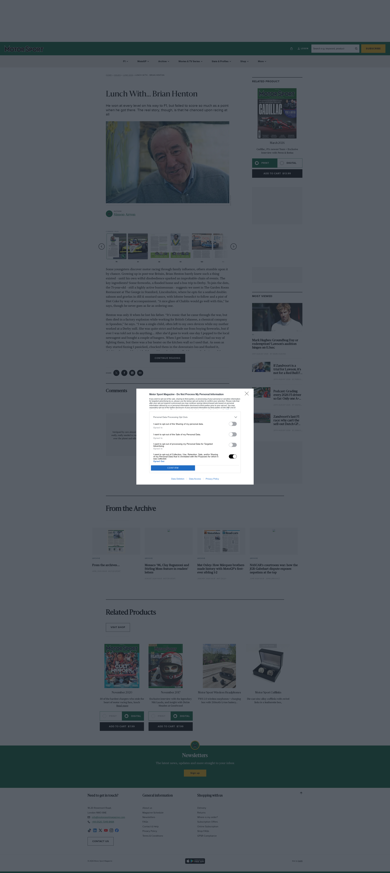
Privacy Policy (212, 479)
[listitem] (195, 417)
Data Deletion (177, 479)
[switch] (233, 424)
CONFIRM (173, 468)
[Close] (248, 394)
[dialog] (195, 437)
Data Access (195, 479)
